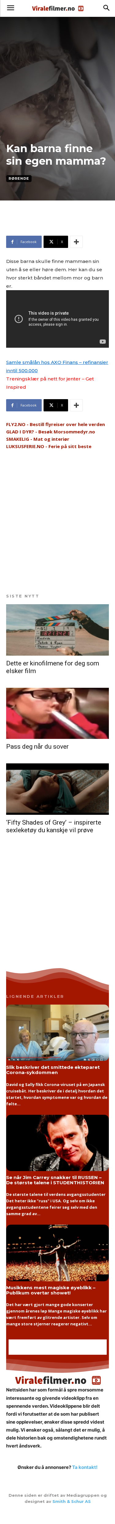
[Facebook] (57, 1514)
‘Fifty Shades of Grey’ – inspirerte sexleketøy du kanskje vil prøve (53, 826)
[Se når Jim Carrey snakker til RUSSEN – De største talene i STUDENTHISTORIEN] (57, 1143)
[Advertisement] (55, 226)
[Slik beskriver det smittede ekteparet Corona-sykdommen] (57, 1033)
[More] (76, 242)
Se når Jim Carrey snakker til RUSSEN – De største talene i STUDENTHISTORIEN (55, 1179)
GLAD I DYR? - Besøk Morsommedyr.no (50, 432)
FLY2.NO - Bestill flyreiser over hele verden (55, 424)
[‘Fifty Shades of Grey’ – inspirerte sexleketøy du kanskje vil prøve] (57, 789)
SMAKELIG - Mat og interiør (37, 439)
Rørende (19, 178)
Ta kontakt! (85, 1467)
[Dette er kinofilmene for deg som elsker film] (57, 630)
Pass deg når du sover (37, 746)
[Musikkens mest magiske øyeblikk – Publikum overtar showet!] (57, 1253)
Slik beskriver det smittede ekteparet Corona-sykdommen (53, 1069)
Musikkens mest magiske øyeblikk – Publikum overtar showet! (50, 1290)
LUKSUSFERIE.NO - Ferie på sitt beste (48, 446)
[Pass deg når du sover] (57, 713)
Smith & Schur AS (71, 1501)
